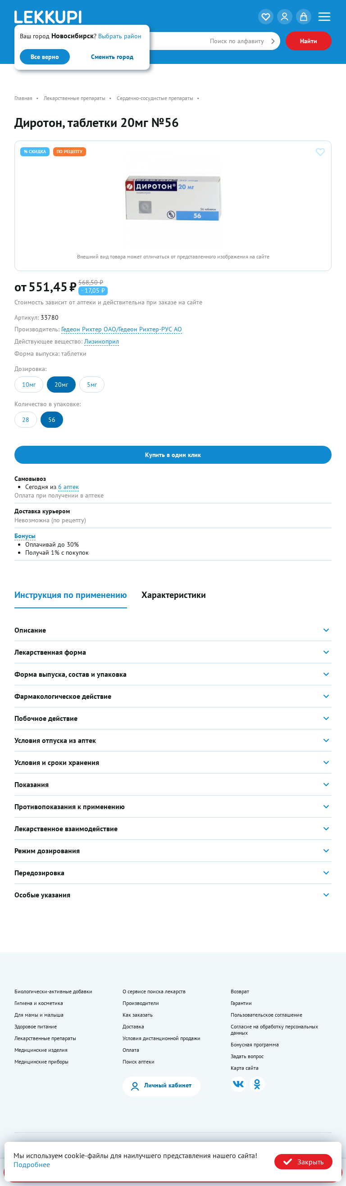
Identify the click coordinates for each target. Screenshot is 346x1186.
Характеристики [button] (173, 595)
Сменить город (112, 57)
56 (51, 420)
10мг (29, 384)
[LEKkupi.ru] (67, 16)
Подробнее (32, 1164)
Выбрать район (119, 36)
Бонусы (25, 536)
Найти (308, 41)
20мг (61, 384)
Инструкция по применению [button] (70, 595)
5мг (92, 384)
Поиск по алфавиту (237, 41)
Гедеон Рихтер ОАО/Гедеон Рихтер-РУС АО (121, 329)
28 (25, 420)
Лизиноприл (101, 341)
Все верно (45, 57)
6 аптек (68, 487)
